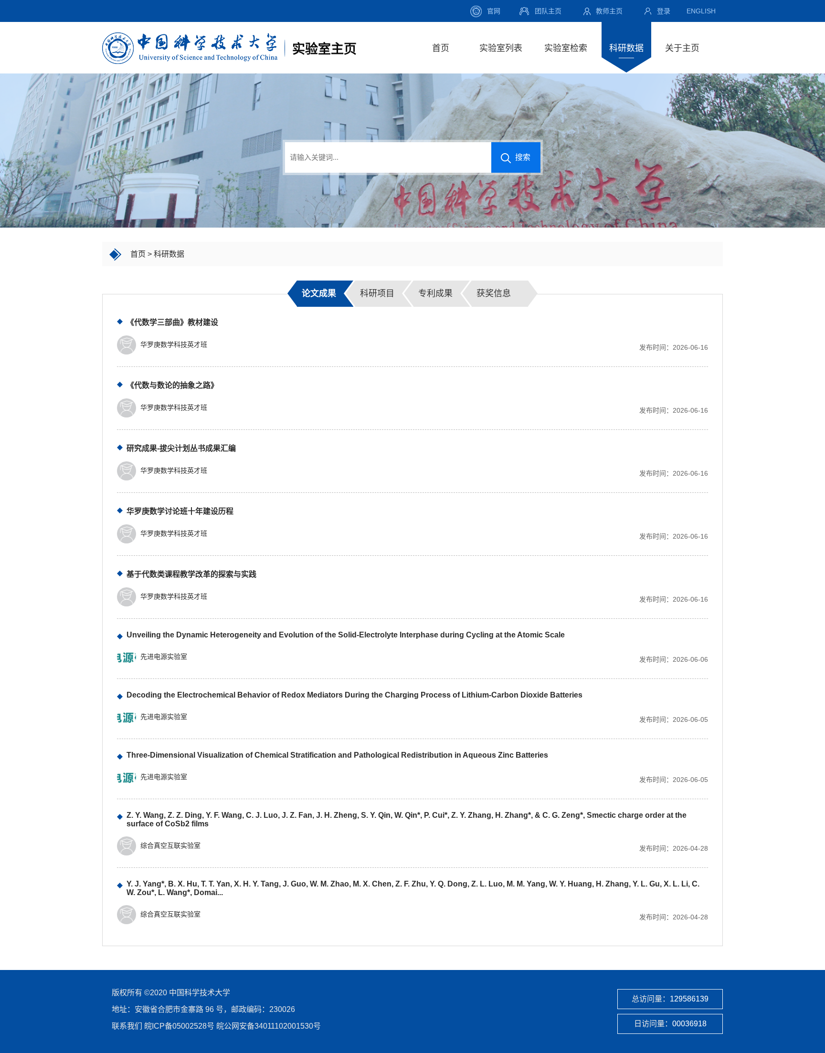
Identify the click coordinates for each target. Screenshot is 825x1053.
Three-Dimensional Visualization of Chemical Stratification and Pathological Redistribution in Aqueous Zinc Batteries (337, 755)
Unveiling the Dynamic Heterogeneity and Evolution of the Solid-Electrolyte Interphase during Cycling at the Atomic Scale (346, 635)
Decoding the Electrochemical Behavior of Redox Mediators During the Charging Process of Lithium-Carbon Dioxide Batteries (354, 695)
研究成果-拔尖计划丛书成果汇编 (181, 448)
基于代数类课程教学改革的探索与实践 (191, 574)
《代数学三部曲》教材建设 (172, 322)
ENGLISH (701, 11)
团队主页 (548, 11)
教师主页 (609, 11)
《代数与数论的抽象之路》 (172, 385)
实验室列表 (500, 48)
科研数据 (626, 48)
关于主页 (682, 48)
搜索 (521, 157)
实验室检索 (565, 48)
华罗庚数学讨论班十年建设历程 (180, 511)
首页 (440, 48)
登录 (663, 11)
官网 (493, 11)
